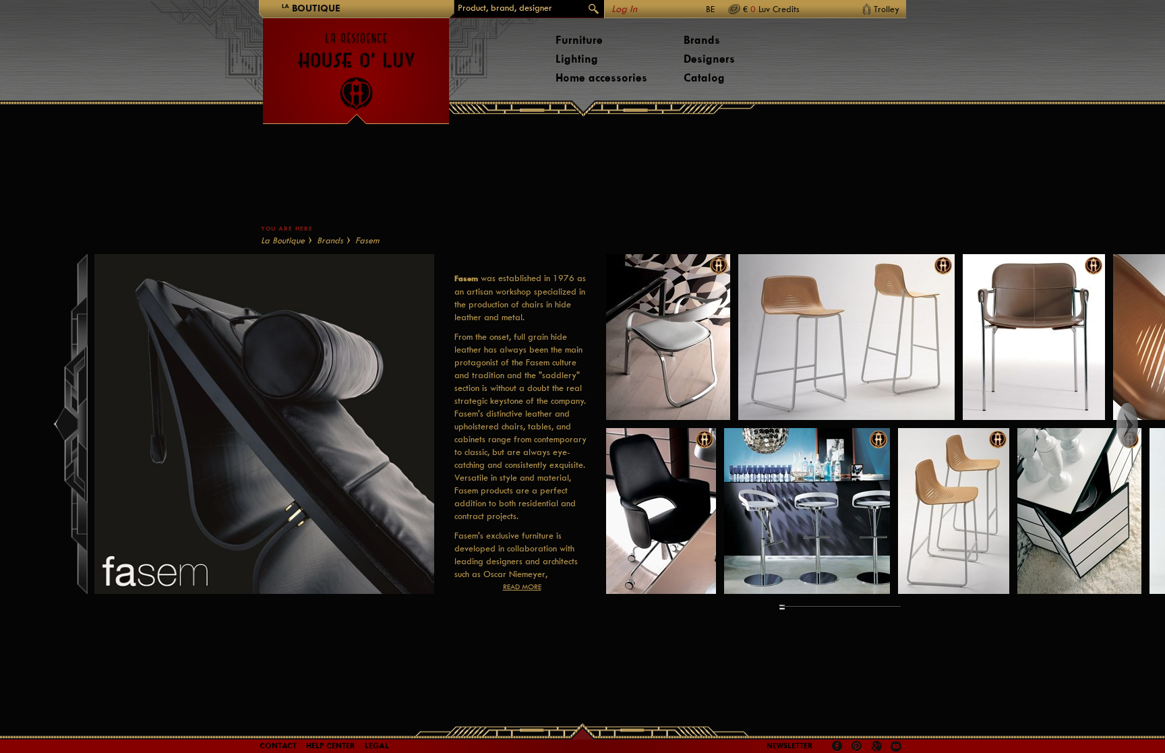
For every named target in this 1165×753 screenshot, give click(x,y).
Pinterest (857, 746)
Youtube (896, 746)
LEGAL (377, 745)
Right (1139, 425)
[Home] (356, 64)
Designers (709, 59)
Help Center (330, 745)
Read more (522, 586)
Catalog (704, 77)
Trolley (886, 9)
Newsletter (790, 745)
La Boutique (283, 240)
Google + (878, 747)
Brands (702, 40)
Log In (624, 9)
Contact (278, 745)
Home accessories (601, 77)
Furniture (579, 40)
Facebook (837, 746)
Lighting (577, 59)
